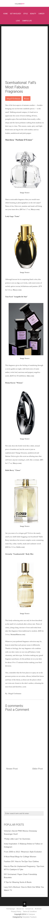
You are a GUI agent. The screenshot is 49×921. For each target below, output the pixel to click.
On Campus (30, 914)
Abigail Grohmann (13, 98)
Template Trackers (29, 917)
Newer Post (12, 769)
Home (5, 14)
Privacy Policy (16, 911)
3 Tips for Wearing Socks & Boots (17, 882)
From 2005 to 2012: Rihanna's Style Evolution (23, 852)
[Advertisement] (24, 55)
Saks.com (30, 376)
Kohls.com (20, 547)
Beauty (33, 14)
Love (18, 21)
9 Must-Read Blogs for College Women (20, 857)
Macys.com (35, 209)
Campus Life (27, 21)
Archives (38, 909)
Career (41, 14)
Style (25, 14)
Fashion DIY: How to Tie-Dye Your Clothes (21, 861)
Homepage (10, 909)
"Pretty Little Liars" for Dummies (17, 839)
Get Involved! (15, 14)
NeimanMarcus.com (17, 634)
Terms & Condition (30, 911)
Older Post (37, 769)
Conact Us (29, 909)
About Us (20, 909)
